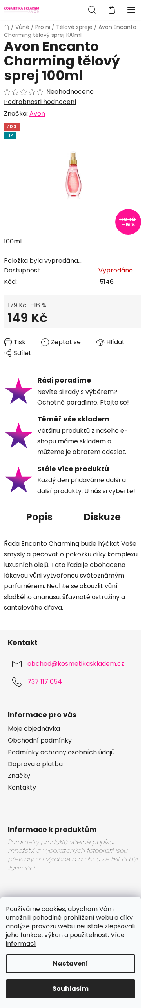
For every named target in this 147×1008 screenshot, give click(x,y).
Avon (37, 113)
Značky (19, 776)
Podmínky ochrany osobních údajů (61, 752)
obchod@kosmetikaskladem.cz (75, 663)
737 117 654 (44, 681)
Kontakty (22, 787)
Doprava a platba (35, 764)
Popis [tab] (39, 516)
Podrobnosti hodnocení (40, 102)
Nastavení (70, 963)
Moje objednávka (34, 729)
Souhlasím (71, 988)
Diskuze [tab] (102, 516)
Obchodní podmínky (40, 740)
